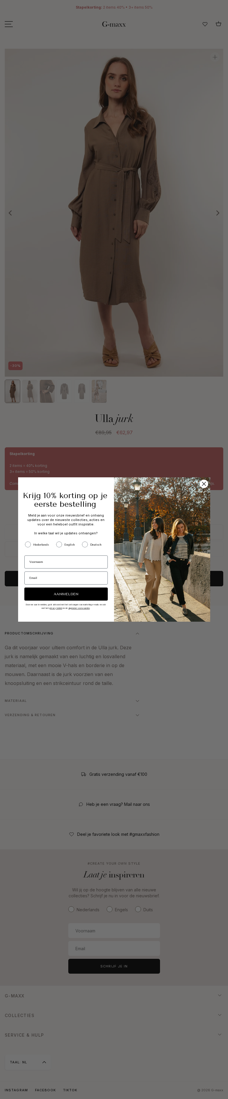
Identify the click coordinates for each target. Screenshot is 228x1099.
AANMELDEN (66, 594)
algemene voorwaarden (79, 608)
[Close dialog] (204, 483)
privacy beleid (55, 608)
